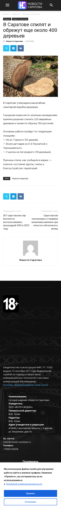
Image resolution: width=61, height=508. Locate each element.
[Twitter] (6, 48)
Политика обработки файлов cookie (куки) (25, 385)
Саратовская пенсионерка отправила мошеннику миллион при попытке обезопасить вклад (45, 222)
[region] (30, 485)
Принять (30, 493)
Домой (6, 14)
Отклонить (30, 501)
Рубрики (16, 14)
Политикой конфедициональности (24, 484)
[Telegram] (13, 48)
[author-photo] (30, 255)
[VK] (21, 48)
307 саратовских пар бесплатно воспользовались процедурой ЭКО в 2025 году (16, 222)
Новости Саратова (31, 14)
